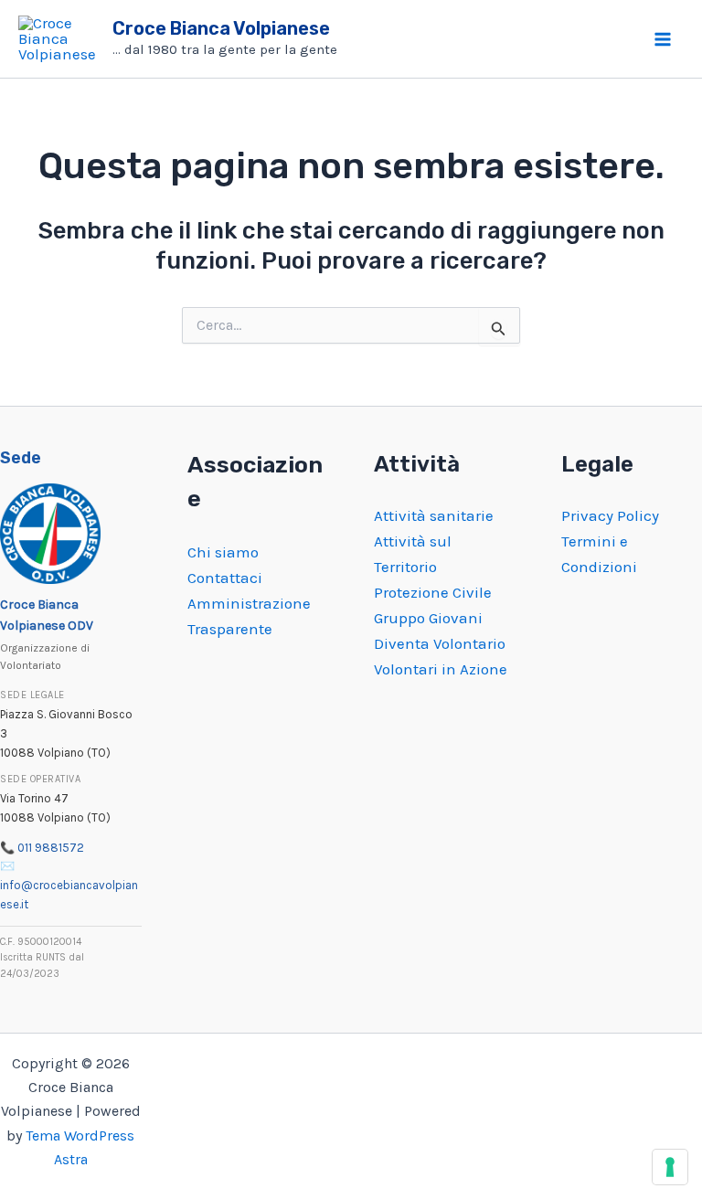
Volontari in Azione (440, 669)
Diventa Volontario (439, 643)
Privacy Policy (610, 515)
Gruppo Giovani (428, 618)
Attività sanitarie (434, 515)
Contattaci (224, 577)
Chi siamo (223, 552)
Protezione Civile (433, 592)
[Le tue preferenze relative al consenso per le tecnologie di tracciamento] (670, 1167)
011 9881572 (50, 847)
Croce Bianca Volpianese (221, 28)
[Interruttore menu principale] (664, 39)
